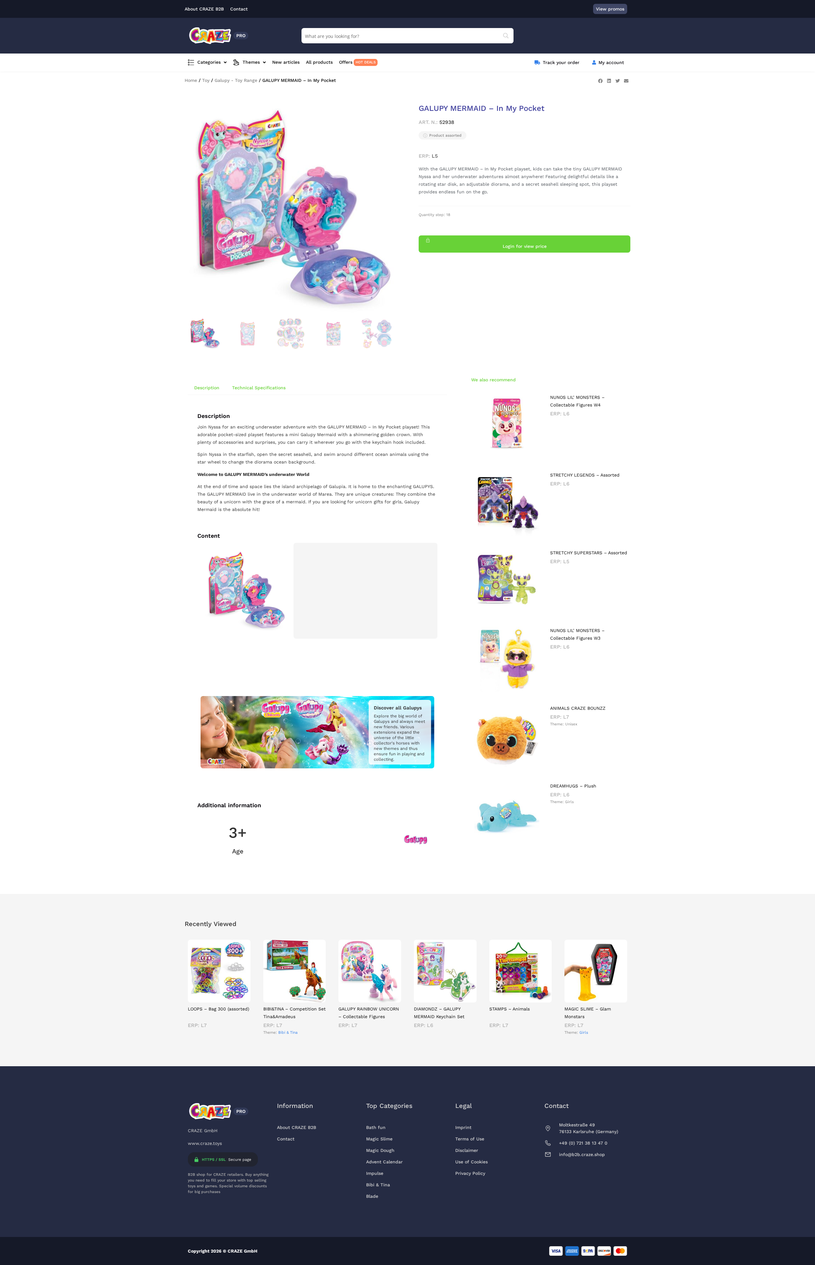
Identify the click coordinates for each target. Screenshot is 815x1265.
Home (191, 80)
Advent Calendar (384, 1161)
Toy (205, 80)
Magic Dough (380, 1150)
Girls (569, 802)
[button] (600, 80)
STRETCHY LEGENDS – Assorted (585, 475)
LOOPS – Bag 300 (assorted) (218, 1008)
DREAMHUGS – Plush (573, 785)
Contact (285, 1138)
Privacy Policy (470, 1173)
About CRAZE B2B (296, 1127)
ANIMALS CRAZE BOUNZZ (578, 708)
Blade (372, 1196)
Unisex (571, 724)
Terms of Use (469, 1138)
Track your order (561, 62)
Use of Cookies (471, 1161)
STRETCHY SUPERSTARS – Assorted (588, 552)
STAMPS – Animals (509, 1008)
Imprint (463, 1127)
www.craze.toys (205, 1143)
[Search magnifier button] (506, 35)
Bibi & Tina (288, 1032)
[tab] (207, 388)
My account (611, 62)
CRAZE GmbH (202, 1130)
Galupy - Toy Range (236, 80)
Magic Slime (379, 1138)
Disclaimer (466, 1150)
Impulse (374, 1173)
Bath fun (376, 1127)
